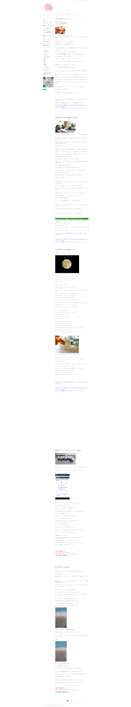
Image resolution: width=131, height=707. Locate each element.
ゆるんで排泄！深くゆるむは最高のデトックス (65, 249)
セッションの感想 (46, 56)
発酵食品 (45, 64)
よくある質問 (45, 30)
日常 (44, 62)
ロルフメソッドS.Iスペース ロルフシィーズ (51, 705)
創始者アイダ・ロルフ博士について (47, 26)
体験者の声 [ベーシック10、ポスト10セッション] (48, 36)
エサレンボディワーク (47, 67)
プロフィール (45, 43)
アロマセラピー (57, 24)
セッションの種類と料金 (46, 28)
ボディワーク (46, 54)
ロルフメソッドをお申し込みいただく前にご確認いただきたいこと (47, 33)
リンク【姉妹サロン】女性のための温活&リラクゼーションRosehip (47, 74)
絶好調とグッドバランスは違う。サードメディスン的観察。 (68, 450)
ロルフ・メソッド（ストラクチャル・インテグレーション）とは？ (47, 23)
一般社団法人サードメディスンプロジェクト (62, 535)
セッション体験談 (46, 51)
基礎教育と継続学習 (46, 45)
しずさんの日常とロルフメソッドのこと (47, 47)
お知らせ (44, 20)
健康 (44, 59)
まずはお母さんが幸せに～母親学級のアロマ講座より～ (67, 117)
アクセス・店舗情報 (46, 41)
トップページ (45, 18)
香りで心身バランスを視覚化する (62, 567)
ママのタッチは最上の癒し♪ (61, 23)
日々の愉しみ (46, 70)
